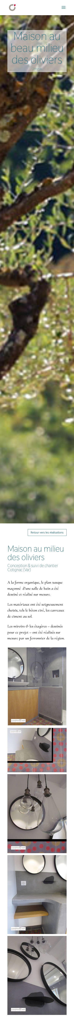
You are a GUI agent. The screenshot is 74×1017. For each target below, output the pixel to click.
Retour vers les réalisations (47, 532)
